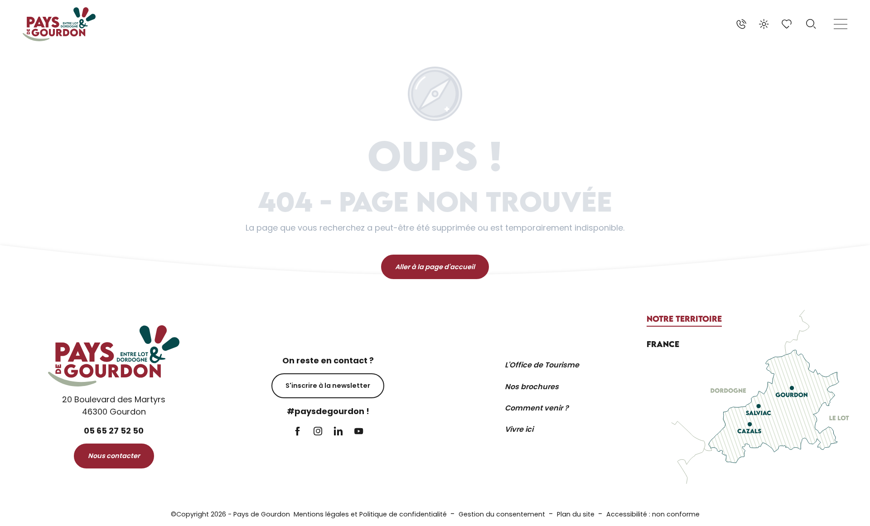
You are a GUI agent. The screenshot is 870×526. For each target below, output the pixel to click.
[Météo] (764, 24)
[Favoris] (787, 24)
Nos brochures (532, 386)
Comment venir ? (537, 408)
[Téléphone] (741, 24)
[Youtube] (358, 432)
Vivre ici (519, 429)
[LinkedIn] (338, 432)
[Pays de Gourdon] (59, 24)
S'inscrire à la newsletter (327, 385)
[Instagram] (318, 432)
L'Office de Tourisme (542, 365)
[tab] (684, 319)
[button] (811, 24)
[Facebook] (297, 432)
